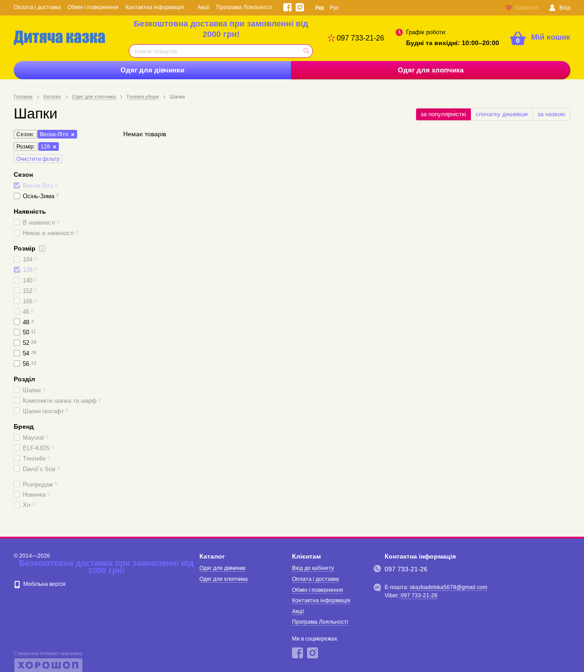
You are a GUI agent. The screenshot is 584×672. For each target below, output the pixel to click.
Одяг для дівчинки (152, 70)
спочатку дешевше (502, 114)
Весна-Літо (54, 134)
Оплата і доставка (37, 7)
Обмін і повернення (93, 7)
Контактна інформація (154, 7)
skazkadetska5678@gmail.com (448, 587)
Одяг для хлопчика (431, 70)
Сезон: (25, 134)
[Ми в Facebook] (287, 7)
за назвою (551, 114)
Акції (203, 7)
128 (45, 147)
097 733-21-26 (360, 38)
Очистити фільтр (38, 159)
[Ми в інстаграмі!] (300, 7)
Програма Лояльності (244, 7)
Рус (334, 8)
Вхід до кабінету (313, 568)
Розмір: (25, 147)
